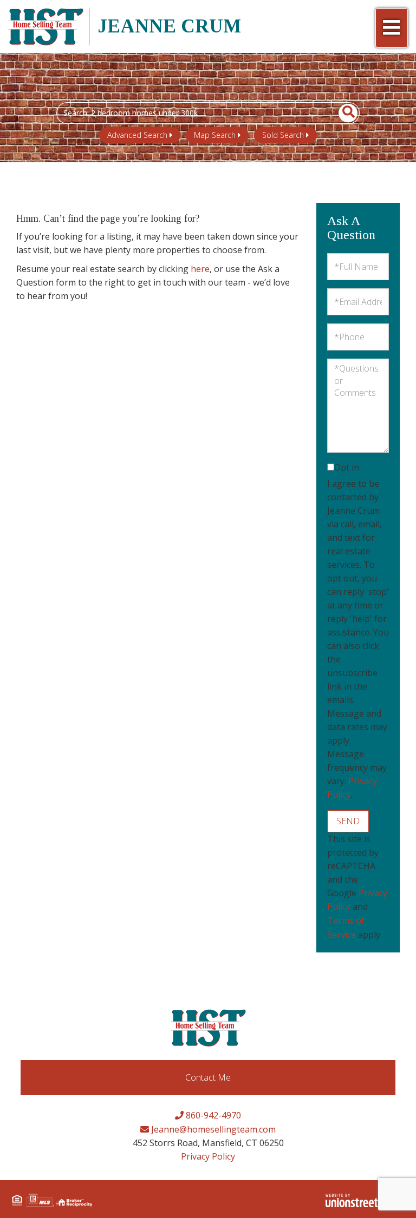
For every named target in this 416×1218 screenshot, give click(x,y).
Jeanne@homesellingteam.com (212, 1129)
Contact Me (208, 1077)
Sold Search (283, 135)
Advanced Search (137, 135)
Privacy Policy (208, 1156)
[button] (342, 113)
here (200, 269)
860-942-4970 (212, 1115)
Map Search (215, 135)
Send (348, 821)
